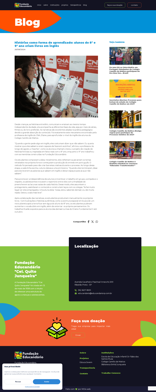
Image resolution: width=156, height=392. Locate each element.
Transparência (75, 5)
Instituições (54, 5)
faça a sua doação (115, 5)
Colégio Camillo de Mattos (113, 362)
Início (39, 5)
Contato (84, 374)
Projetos (65, 5)
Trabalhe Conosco (110, 373)
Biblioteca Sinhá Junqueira (113, 364)
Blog (85, 5)
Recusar (18, 382)
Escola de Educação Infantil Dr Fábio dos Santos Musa (120, 358)
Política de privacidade (32, 386)
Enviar (78, 335)
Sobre (46, 5)
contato (134, 5)
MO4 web (86, 389)
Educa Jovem (86, 362)
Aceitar (46, 382)
